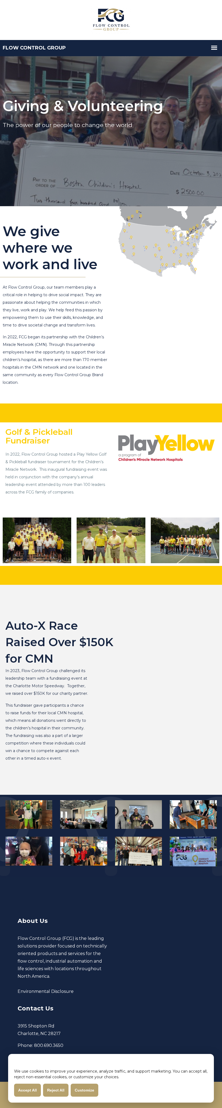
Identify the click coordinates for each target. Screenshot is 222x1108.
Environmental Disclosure (46, 991)
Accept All (27, 1090)
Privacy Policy (111, 1090)
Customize (84, 1090)
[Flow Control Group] (111, 19)
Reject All (55, 1090)
